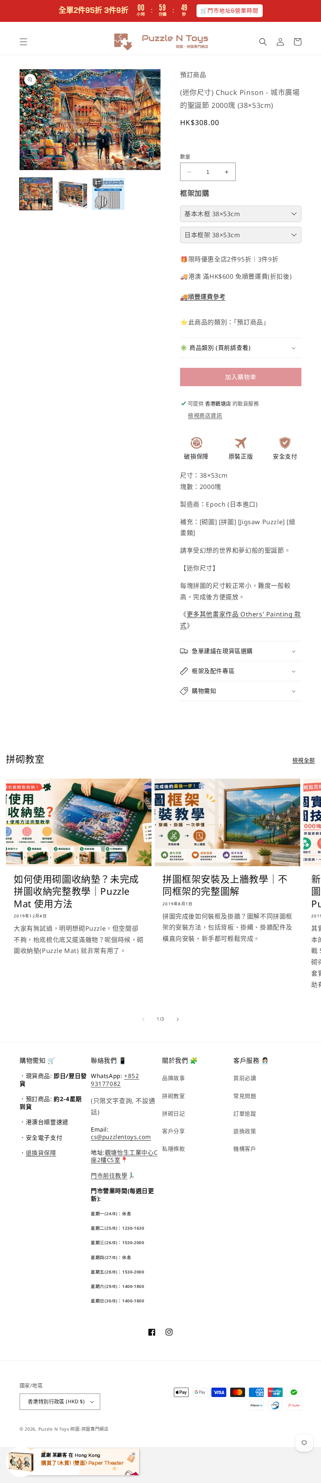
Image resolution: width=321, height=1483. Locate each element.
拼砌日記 (173, 1113)
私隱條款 (173, 1148)
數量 (185, 156)
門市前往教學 (109, 1175)
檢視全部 (303, 760)
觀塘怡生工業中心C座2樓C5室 (124, 1156)
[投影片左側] (143, 1019)
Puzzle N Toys (53, 1429)
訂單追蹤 (244, 1113)
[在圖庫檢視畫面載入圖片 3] (108, 194)
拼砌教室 (173, 1096)
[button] (23, 41)
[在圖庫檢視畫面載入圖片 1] (36, 194)
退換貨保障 (41, 1153)
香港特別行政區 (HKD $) (56, 1401)
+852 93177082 (115, 1079)
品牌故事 (173, 1078)
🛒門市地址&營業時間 (229, 10)
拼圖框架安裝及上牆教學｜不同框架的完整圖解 (225, 885)
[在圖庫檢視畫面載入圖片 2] (72, 194)
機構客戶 (244, 1148)
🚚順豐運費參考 (202, 296)
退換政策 (244, 1131)
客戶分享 (173, 1131)
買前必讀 (244, 1078)
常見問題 (244, 1096)
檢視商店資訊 (205, 415)
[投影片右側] (177, 1019)
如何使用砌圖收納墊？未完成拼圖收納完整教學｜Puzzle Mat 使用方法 (76, 891)
